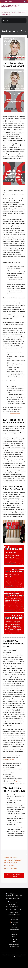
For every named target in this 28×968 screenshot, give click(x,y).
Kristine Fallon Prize (6, 14)
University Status (14, 912)
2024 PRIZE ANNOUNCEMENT (13, 860)
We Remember (14, 922)
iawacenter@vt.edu (15, 413)
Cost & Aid (14, 932)
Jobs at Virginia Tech (14, 946)
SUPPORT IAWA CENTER (14, 875)
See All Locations (12, 907)
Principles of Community (14, 914)
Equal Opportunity (14, 939)
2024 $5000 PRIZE (9, 865)
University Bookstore (14, 944)
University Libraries (14, 924)
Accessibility (14, 927)
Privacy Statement (14, 917)
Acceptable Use (14, 919)
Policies (14, 937)
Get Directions (11, 904)
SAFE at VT (14, 934)
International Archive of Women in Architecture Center (13, 12)
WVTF (14, 941)
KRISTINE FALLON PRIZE (11, 857)
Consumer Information (14, 929)
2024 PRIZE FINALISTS (10, 863)
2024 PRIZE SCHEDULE (11, 868)
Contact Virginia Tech (14, 909)
